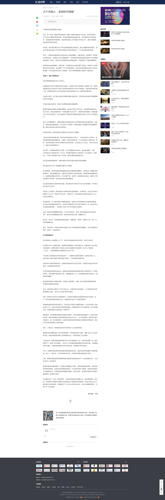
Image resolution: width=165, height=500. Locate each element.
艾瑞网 (62, 487)
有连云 (67, 487)
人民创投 (54, 487)
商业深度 (51, 7)
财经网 (43, 487)
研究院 (58, 2)
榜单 (65, 2)
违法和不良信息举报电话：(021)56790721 (72, 492)
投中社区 (85, 2)
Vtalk (71, 2)
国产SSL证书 (80, 487)
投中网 (45, 7)
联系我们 (161, 481)
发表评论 (93, 437)
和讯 (58, 487)
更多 (78, 462)
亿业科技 (73, 487)
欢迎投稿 (161, 485)
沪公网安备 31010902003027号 (89, 497)
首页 (51, 2)
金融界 (48, 487)
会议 (77, 2)
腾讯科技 (38, 487)
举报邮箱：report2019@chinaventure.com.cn (92, 492)
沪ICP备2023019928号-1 (99, 494)
